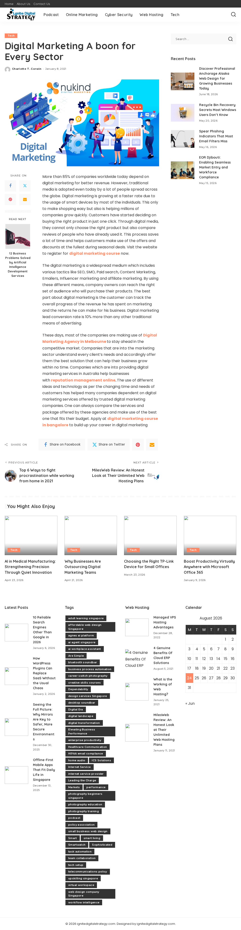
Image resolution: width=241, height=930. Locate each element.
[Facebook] (10, 186)
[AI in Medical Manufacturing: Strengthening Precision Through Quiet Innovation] (31, 535)
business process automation (89, 669)
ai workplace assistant (84, 649)
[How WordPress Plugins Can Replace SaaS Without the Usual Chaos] (16, 676)
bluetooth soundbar (82, 662)
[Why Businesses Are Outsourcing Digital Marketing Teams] (90, 535)
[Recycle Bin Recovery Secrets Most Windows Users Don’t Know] (182, 113)
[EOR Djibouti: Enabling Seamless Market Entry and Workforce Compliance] (182, 170)
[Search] (233, 15)
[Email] (25, 199)
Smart (72, 838)
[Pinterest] (10, 199)
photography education (85, 804)
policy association (81, 824)
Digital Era (75, 709)
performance (95, 787)
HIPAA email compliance (85, 753)
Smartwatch (76, 844)
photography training (83, 811)
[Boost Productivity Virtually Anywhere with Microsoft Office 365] (210, 535)
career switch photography (88, 675)
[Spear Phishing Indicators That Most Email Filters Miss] (182, 139)
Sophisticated (102, 844)
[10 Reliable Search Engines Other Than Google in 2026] (16, 632)
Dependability (78, 689)
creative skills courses (84, 682)
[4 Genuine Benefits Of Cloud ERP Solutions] (137, 658)
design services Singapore (87, 696)
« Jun (190, 703)
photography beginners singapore (85, 795)
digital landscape (80, 716)
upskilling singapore (83, 878)
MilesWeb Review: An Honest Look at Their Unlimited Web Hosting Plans (164, 730)
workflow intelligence (83, 902)
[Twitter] (25, 186)
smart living (92, 838)
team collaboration (82, 858)
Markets (74, 787)
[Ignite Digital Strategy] (20, 15)
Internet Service (79, 767)
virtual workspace (81, 885)
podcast (74, 817)
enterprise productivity (84, 740)
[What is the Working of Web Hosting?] (137, 692)
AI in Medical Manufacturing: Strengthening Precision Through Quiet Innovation (30, 566)
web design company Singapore (83, 893)
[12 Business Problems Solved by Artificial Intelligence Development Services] (17, 236)
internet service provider (86, 773)
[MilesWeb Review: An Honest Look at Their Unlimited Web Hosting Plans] (137, 733)
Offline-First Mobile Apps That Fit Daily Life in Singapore (44, 770)
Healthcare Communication (87, 747)
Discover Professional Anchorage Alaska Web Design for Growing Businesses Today (217, 78)
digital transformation (84, 723)
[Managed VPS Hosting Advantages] (137, 627)
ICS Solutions (101, 760)
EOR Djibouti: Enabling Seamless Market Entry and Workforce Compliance (215, 167)
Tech (11, 35)
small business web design (88, 831)
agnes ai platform (81, 635)
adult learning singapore (86, 618)
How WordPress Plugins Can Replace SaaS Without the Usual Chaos (44, 673)
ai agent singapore (81, 642)
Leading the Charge (82, 780)
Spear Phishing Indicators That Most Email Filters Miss (216, 136)
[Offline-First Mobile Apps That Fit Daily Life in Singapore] (16, 775)
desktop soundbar (81, 702)
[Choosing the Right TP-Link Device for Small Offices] (150, 535)
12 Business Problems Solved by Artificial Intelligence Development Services (17, 264)
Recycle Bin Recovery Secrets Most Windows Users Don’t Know (217, 110)
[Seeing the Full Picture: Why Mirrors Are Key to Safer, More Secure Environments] (16, 727)
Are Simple (76, 655)
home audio (76, 760)
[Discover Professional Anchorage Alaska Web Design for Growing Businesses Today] (182, 81)
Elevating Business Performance (81, 731)
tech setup (75, 865)
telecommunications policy (87, 871)
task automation (80, 851)
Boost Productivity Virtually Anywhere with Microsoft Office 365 (209, 566)
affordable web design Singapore (84, 627)
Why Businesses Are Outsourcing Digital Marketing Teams (82, 566)
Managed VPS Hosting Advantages (164, 622)
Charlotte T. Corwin (27, 68)
